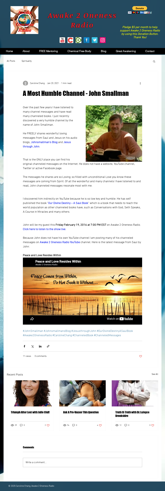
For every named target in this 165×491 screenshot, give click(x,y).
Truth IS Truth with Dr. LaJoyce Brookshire (132, 414)
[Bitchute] (70, 40)
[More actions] (140, 83)
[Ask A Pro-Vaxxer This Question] (82, 393)
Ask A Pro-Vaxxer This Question (81, 412)
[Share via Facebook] (24, 346)
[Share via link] (48, 346)
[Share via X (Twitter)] (32, 346)
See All (155, 374)
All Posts (11, 61)
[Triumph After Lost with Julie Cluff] (30, 393)
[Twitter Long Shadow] (94, 40)
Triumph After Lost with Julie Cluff (30, 412)
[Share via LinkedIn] (40, 346)
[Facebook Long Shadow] (86, 40)
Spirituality (27, 61)
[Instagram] (103, 40)
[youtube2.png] (62, 40)
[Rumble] (78, 40)
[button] (140, 10)
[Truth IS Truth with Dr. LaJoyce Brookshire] (135, 393)
